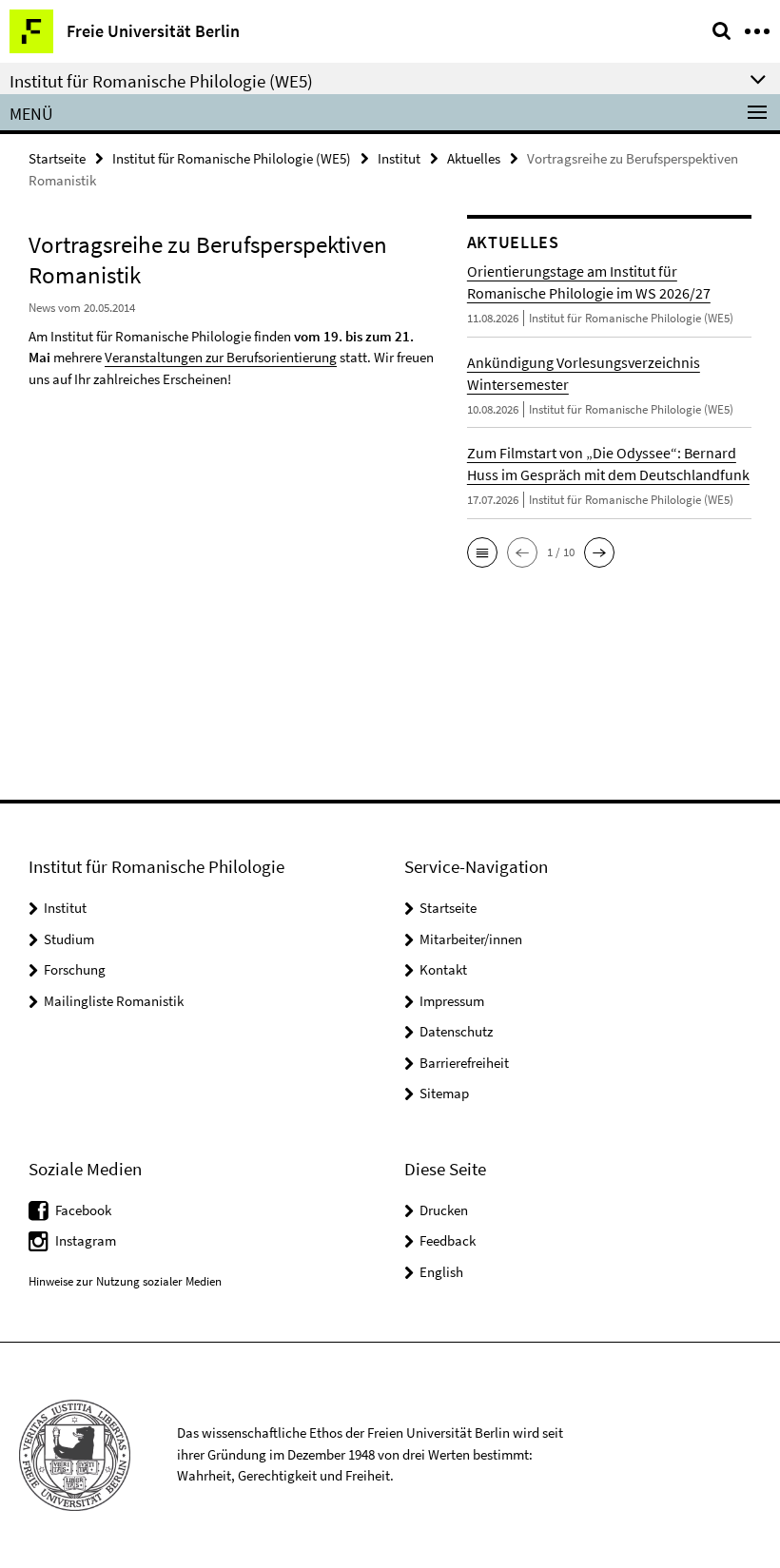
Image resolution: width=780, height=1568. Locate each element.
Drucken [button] (443, 1210)
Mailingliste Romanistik (114, 1001)
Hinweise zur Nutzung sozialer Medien (125, 1281)
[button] (482, 552)
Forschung (75, 969)
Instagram (85, 1240)
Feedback (447, 1240)
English (441, 1272)
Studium (69, 939)
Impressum (451, 1001)
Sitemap (444, 1093)
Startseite (57, 158)
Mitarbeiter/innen (470, 939)
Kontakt (443, 969)
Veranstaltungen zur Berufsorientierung (221, 357)
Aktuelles (473, 158)
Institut (399, 158)
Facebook (83, 1210)
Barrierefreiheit (464, 1063)
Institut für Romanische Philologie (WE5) (231, 158)
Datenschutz (456, 1031)
